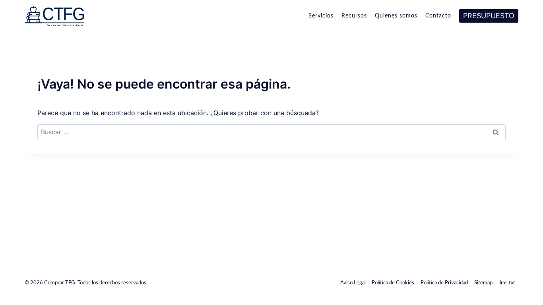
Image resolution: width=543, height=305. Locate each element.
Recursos (354, 16)
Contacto (438, 16)
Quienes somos (396, 16)
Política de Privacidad (444, 283)
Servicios (321, 16)
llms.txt (506, 283)
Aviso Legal (353, 283)
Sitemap (483, 283)
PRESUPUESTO (488, 16)
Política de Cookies (393, 283)
